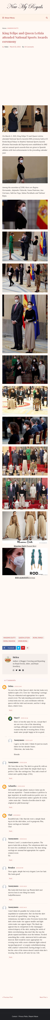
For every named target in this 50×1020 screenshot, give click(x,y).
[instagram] (13, 670)
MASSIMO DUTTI (12, 28)
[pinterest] (23, 670)
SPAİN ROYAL (22, 641)
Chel (10, 815)
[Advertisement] (25, 76)
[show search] (47, 17)
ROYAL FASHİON (9, 641)
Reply (10, 710)
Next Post (43, 997)
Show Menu (10, 18)
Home (4, 28)
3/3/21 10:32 (23, 886)
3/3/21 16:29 (28, 740)
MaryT (17, 718)
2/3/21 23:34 (23, 762)
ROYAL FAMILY (38, 638)
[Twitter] (18, 648)
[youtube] (20, 670)
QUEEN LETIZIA (24, 638)
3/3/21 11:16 (24, 718)
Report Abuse (33, 1016)
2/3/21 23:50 (21, 786)
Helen (16, 657)
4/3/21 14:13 (23, 907)
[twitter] (16, 670)
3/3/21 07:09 (19, 868)
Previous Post (8, 997)
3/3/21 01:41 (23, 839)
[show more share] (28, 648)
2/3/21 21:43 (18, 686)
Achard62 (12, 786)
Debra (10, 686)
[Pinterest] (23, 648)
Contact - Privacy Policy (20, 1016)
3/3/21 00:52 (16, 815)
